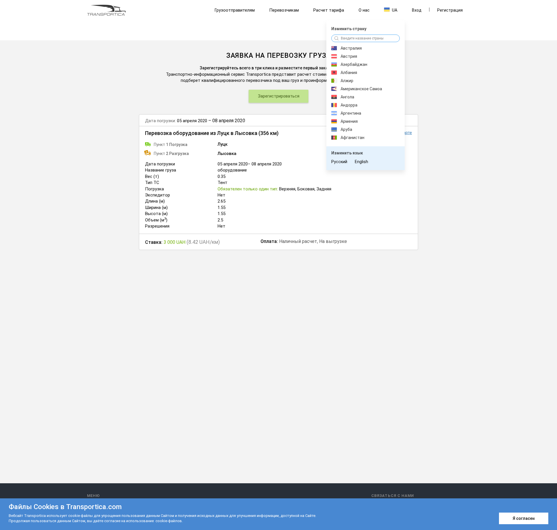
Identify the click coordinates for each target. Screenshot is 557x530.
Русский (339, 161)
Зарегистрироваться (278, 96)
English (361, 161)
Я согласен (524, 518)
